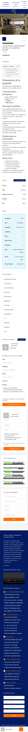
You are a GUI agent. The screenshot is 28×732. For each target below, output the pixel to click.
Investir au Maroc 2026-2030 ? (11, 617)
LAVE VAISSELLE (9, 288)
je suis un (4, 381)
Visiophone (6, 327)
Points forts (9, 75)
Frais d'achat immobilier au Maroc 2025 (13, 639)
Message (4, 384)
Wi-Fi (5, 331)
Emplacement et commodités (13, 74)
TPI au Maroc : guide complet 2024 (11, 647)
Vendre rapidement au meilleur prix (12, 673)
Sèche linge (7, 305)
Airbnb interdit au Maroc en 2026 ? (11, 594)
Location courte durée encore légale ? (12, 605)
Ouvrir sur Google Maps (20, 180)
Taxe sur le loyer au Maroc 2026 (11, 642)
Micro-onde (7, 292)
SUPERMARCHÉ (8, 309)
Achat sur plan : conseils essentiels (12, 662)
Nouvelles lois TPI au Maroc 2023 (11, 653)
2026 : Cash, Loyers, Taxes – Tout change (13, 600)
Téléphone (5, 366)
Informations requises (14, 404)
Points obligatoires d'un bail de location (12, 610)
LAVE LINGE (7, 283)
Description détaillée (11, 72)
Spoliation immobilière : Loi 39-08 (11, 597)
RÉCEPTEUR (7, 296)
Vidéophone (7, 322)
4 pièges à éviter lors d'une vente (11, 676)
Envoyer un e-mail (14, 448)
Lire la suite (6, 565)
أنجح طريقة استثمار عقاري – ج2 (10, 628)
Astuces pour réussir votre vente (11, 679)
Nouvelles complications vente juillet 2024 (13, 602)
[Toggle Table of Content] (17, 66)
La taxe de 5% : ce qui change (10, 645)
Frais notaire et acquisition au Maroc (12, 655)
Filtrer (14, 519)
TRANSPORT (7, 314)
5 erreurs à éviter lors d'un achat (11, 664)
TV (5, 318)
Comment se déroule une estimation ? (12, 688)
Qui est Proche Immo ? (9, 685)
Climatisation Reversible (10, 279)
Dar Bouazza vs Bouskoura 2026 (11, 622)
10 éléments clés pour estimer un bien (12, 667)
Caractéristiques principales (12, 70)
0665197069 (13, 348)
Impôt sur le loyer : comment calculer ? (13, 650)
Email (3, 373)
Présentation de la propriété (10, 69)
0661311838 (14, 345)
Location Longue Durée (8, 43)
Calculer (14, 715)
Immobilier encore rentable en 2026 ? (12, 619)
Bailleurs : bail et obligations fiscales (12, 608)
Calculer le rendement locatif (10, 630)
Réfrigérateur (7, 301)
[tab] (4, 39)
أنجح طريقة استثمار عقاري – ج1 (10, 625)
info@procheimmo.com (5, 6)
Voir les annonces (21, 339)
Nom (3, 359)
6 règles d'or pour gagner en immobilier (13, 633)
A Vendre (21, 468)
